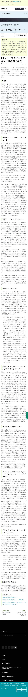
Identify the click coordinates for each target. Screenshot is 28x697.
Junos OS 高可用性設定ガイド (10, 597)
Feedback (5, 672)
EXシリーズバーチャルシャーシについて (13, 599)
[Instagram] (9, 647)
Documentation (6, 13)
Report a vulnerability (8, 676)
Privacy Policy (4, 688)
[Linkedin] (12, 647)
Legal (3, 659)
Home (2, 24)
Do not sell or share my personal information (11, 667)
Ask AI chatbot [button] (16, 1)
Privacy (4, 655)
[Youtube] (15, 647)
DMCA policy (6, 663)
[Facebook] (3, 647)
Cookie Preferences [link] (7, 680)
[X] (6, 647)
